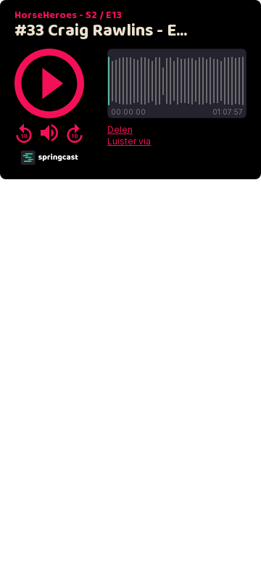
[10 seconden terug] (24, 132)
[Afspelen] (49, 83)
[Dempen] (49, 132)
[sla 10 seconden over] (75, 132)
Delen (120, 129)
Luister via (129, 141)
